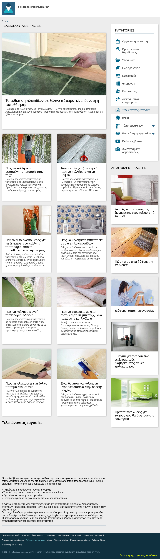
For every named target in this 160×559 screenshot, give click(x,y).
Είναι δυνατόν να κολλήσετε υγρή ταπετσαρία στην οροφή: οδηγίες (81, 386)
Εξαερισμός (129, 75)
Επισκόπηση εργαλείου (136, 133)
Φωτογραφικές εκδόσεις (12, 545)
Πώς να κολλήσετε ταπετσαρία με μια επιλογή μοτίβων (82, 241)
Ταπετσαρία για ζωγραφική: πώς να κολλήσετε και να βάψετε (79, 171)
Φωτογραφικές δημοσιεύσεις (131, 150)
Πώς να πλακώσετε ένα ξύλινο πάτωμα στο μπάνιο (26, 385)
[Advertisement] (54, 452)
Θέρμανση (128, 83)
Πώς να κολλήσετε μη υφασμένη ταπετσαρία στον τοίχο (24, 171)
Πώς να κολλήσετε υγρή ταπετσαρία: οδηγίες (21, 313)
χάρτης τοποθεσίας (147, 555)
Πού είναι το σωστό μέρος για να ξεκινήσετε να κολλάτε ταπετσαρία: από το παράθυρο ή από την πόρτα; (25, 245)
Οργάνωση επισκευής (135, 41)
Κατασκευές (129, 91)
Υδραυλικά (128, 60)
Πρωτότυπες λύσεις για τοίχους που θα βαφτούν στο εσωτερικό (134, 415)
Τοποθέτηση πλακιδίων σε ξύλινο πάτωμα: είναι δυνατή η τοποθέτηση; (52, 102)
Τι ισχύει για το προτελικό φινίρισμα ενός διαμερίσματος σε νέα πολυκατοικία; (132, 361)
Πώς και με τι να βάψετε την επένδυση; (134, 263)
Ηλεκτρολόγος (131, 68)
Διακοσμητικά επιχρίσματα (130, 100)
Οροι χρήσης (127, 555)
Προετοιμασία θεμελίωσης (130, 50)
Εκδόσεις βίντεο (132, 141)
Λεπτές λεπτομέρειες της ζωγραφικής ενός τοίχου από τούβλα (134, 212)
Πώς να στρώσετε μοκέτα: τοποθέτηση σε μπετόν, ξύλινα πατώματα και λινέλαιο (81, 315)
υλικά (125, 118)
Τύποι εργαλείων (132, 125)
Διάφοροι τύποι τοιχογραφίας (134, 311)
